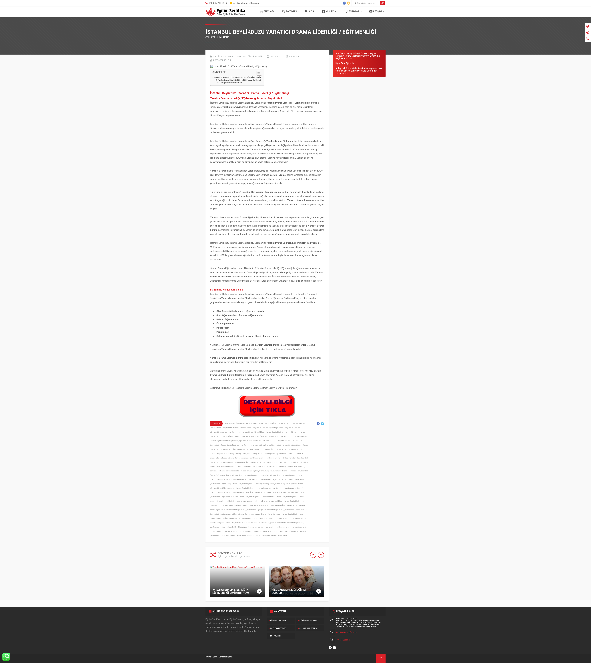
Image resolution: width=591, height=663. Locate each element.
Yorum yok (294, 56)
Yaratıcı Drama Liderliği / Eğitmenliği (244, 56)
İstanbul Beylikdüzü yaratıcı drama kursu (251, 488)
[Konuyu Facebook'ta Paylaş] (318, 423)
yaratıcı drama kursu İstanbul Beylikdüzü (286, 523)
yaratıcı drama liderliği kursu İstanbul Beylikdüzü (264, 527)
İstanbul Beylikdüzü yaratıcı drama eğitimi (227, 480)
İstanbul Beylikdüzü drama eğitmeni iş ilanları (251, 449)
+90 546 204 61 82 (343, 640)
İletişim (377, 11)
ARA (382, 3)
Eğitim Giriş (355, 11)
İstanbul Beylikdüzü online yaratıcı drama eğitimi (238, 471)
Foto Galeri (275, 636)
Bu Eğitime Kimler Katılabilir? (231, 83)
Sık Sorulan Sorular (309, 628)
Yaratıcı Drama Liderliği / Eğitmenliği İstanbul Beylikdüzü (239, 80)
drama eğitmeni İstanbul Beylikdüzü (247, 428)
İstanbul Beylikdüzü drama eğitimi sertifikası (283, 445)
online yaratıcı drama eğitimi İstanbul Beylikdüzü (278, 505)
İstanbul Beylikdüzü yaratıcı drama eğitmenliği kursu (253, 484)
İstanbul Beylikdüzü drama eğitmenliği (286, 449)
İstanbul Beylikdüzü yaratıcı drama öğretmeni (268, 492)
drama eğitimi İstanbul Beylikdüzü (238, 423)
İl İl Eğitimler (223, 37)
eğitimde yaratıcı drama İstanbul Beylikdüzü (257, 441)
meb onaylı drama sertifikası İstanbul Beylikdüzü (279, 501)
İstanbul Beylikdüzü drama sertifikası (243, 458)
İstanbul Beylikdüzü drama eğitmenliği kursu (228, 454)
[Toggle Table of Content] (257, 73)
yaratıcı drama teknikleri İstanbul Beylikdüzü (228, 536)
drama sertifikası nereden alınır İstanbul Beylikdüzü (272, 436)
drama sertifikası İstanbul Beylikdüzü (235, 436)
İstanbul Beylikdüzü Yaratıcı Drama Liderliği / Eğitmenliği (237, 77)
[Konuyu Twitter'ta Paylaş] (322, 423)
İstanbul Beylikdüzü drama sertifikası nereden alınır (279, 458)
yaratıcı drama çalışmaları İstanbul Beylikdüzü (264, 510)
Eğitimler (291, 11)
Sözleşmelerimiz (278, 628)
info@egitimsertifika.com (346, 632)
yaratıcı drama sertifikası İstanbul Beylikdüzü (288, 531)
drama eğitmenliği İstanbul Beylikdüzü (278, 428)
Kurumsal (331, 11)
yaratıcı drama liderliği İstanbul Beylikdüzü (227, 527)
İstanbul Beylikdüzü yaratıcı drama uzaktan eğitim (239, 501)
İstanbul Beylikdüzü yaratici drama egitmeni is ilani (279, 471)
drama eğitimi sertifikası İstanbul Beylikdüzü (271, 423)
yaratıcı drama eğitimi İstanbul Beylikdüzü (237, 514)
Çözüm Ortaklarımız (309, 621)
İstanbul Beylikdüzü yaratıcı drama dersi (286, 475)
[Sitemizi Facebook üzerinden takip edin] (344, 3)
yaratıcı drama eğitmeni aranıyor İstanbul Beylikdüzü (276, 514)
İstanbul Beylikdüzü (228, 445)
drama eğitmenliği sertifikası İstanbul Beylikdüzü (261, 432)
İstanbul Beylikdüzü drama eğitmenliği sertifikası (267, 454)
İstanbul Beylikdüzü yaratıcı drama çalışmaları (250, 475)
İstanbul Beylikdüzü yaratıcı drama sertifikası (257, 497)
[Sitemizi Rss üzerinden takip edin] (348, 3)
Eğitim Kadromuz (278, 621)
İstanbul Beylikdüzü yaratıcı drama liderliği (286, 488)
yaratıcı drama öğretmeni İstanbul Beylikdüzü (251, 531)
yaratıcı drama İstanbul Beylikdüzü (255, 523)
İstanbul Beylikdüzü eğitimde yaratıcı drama (264, 462)
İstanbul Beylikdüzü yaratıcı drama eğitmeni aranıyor (266, 480)
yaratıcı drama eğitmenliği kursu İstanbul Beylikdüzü (263, 518)
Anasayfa (269, 11)
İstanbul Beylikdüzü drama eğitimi (250, 445)
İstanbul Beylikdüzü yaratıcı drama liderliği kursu (229, 492)
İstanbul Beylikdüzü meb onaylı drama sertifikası (241, 467)
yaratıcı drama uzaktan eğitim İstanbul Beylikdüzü (267, 536)
